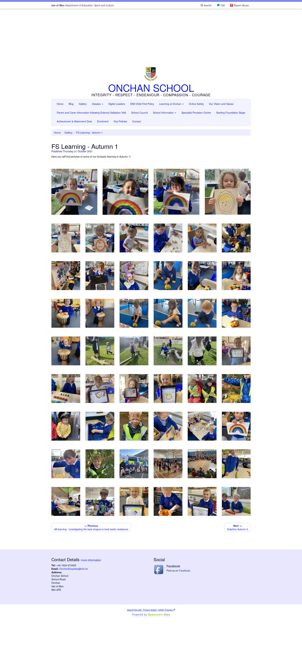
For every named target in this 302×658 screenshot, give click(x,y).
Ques (159, 614)
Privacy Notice (150, 609)
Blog (71, 104)
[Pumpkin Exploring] (168, 501)
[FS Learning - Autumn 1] (74, 192)
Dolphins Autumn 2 (237, 527)
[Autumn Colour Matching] (236, 388)
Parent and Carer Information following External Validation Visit (91, 112)
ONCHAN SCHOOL (151, 88)
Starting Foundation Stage (230, 112)
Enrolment (103, 121)
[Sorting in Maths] (202, 426)
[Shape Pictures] (65, 463)
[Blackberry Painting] (99, 426)
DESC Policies (165, 609)
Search (207, 5)
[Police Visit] (65, 426)
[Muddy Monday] (134, 426)
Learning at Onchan (170, 104)
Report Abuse (241, 5)
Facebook (184, 570)
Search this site (134, 609)
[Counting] (168, 426)
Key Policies (120, 121)
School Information (163, 112)
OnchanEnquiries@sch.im (73, 568)
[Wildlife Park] (202, 388)
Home (60, 104)
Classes (96, 104)
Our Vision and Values (221, 104)
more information (91, 560)
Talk (222, 5)
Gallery (83, 104)
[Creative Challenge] (236, 426)
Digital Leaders (116, 104)
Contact (136, 121)
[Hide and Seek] (99, 463)
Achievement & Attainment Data (74, 121)
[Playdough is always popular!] (65, 501)
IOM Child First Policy (142, 104)
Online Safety (196, 104)
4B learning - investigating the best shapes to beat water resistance (91, 527)
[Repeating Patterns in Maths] (236, 463)
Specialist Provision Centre (196, 112)
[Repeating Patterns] (65, 388)
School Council (139, 112)
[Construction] (99, 501)
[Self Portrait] (134, 501)
